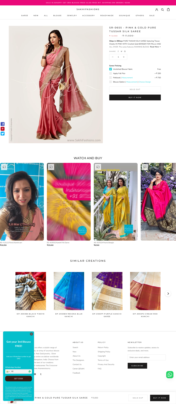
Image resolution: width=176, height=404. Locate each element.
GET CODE (18, 378)
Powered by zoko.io (19, 399)
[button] (7, 371)
